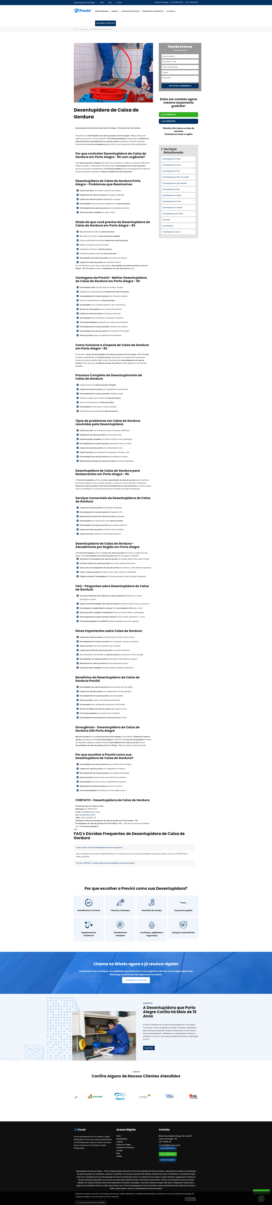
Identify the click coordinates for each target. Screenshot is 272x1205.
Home (76, 29)
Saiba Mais (149, 1048)
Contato (119, 2)
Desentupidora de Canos (172, 165)
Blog (110, 2)
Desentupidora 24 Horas (172, 159)
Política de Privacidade (182, 1194)
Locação (170, 11)
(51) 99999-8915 (177, 2)
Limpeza (114, 11)
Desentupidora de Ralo (171, 189)
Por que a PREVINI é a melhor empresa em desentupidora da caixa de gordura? (105, 863)
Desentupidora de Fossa (172, 201)
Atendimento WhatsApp (136, 980)
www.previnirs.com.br (87, 815)
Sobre (102, 2)
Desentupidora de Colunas (172, 207)
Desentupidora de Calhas (172, 195)
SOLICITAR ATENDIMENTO (180, 86)
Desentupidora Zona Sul (171, 232)
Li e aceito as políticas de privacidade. (91, 1202)
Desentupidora (101, 11)
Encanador (166, 220)
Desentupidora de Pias (171, 171)
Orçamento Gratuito (105, 23)
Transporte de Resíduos (152, 11)
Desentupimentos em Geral (173, 214)
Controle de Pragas (130, 11)
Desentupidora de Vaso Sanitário (175, 183)
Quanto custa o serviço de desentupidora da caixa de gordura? (99, 847)
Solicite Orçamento (168, 1160)
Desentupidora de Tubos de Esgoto (176, 177)
